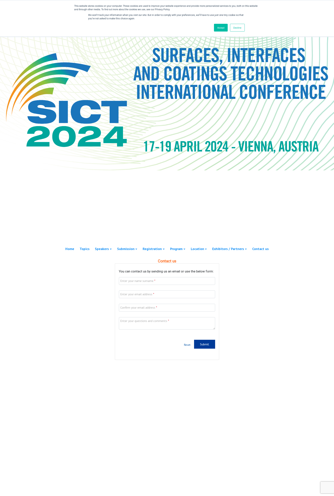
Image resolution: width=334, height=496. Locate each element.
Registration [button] (152, 249)
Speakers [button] (102, 249)
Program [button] (176, 249)
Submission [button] (126, 249)
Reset (187, 345)
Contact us (260, 249)
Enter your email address (136, 294)
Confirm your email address (137, 307)
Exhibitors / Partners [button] (228, 249)
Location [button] (197, 249)
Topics (84, 249)
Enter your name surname (136, 281)
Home (69, 249)
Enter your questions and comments (143, 321)
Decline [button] (237, 27)
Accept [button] (220, 27)
